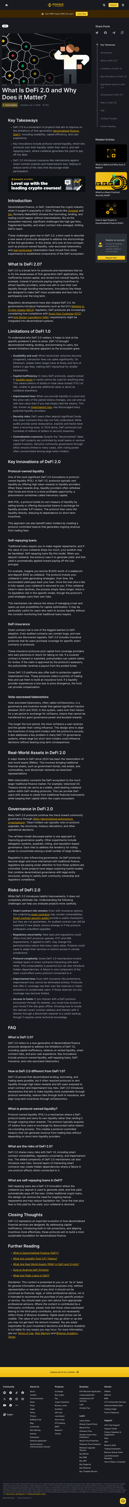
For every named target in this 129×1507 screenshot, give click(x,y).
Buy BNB (83, 1457)
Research (58, 1430)
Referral (107, 1395)
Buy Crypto (59, 1395)
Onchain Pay (84, 1408)
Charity (58, 1434)
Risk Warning (35, 1430)
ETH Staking (60, 1423)
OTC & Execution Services (115, 1402)
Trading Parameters (112, 1449)
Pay (56, 1398)
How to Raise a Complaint (114, 1462)
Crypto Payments (62, 1402)
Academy (59, 1409)
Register (113, 5)
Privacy (33, 1416)
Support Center (110, 1429)
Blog (32, 1423)
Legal (32, 1409)
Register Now (111, 258)
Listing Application (87, 1395)
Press (32, 1405)
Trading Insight (110, 1409)
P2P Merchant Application (90, 1391)
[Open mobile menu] (123, 5)
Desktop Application (38, 1441)
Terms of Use (10, 1494)
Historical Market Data (113, 1405)
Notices (33, 1434)
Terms (32, 1412)
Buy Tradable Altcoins (88, 1471)
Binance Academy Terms (37, 1494)
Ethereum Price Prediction (90, 1444)
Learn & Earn (84, 1420)
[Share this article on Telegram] (113, 32)
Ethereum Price (85, 1431)
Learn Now (81, 14)
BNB (106, 1398)
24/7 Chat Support (112, 1425)
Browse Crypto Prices (88, 1424)
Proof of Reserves (111, 1412)
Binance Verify (110, 1445)
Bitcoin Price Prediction (89, 1441)
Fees (106, 1438)
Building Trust (35, 1419)
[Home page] (56, 5)
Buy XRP (83, 1461)
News (32, 1402)
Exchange (59, 1391)
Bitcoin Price (84, 1428)
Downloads (34, 1437)
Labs (81, 1404)
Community (34, 1427)
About (32, 1391)
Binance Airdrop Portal (113, 1452)
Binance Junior (61, 1405)
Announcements (36, 1398)
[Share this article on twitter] (97, 32)
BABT (57, 1427)
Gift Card (58, 1412)
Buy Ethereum (85, 1468)
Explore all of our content (62, 1372)
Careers (33, 1395)
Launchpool (59, 1416)
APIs (106, 1442)
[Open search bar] (103, 5)
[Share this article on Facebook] (105, 32)
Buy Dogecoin (85, 1464)
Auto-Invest (59, 1419)
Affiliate (107, 1391)
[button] (122, 5)
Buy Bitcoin (84, 1454)
